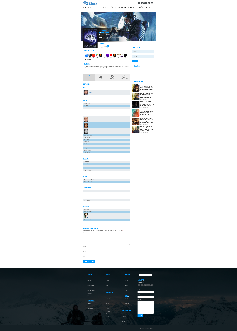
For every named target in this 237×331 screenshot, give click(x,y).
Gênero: (101, 37)
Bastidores (89, 277)
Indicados (124, 316)
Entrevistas (90, 306)
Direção (100, 34)
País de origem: (102, 40)
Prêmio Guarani (146, 7)
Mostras (107, 308)
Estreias (126, 285)
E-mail (85, 251)
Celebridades (90, 283)
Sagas (126, 290)
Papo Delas (108, 311)
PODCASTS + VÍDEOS (109, 288)
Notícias (87, 7)
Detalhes (89, 78)
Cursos (107, 301)
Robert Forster (91, 131)
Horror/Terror (115, 37)
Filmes (105, 7)
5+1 (107, 295)
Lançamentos (90, 293)
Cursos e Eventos (91, 285)
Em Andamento (127, 303)
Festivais (107, 303)
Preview (107, 313)
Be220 (100, 327)
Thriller (119, 37)
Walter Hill (108, 34)
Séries (113, 7)
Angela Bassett (91, 125)
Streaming (127, 288)
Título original (102, 35)
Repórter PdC (108, 283)
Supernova (102, 30)
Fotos (100, 78)
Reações (123, 321)
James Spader (91, 119)
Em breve (126, 280)
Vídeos (96, 7)
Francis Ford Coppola (93, 215)
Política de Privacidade (149, 328)
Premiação (124, 319)
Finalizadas (127, 301)
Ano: (100, 38)
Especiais (132, 7)
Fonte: (85, 59)
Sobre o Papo (142, 328)
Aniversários (90, 308)
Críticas (126, 277)
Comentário (86, 233)
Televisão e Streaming (91, 295)
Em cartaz (127, 283)
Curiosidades (124, 78)
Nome (85, 246)
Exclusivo (89, 288)
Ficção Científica (109, 37)
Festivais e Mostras (91, 290)
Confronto (108, 298)
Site (84, 256)
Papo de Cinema (89, 327)
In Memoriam (108, 306)
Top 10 (107, 316)
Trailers (107, 285)
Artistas (122, 7)
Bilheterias (89, 280)
